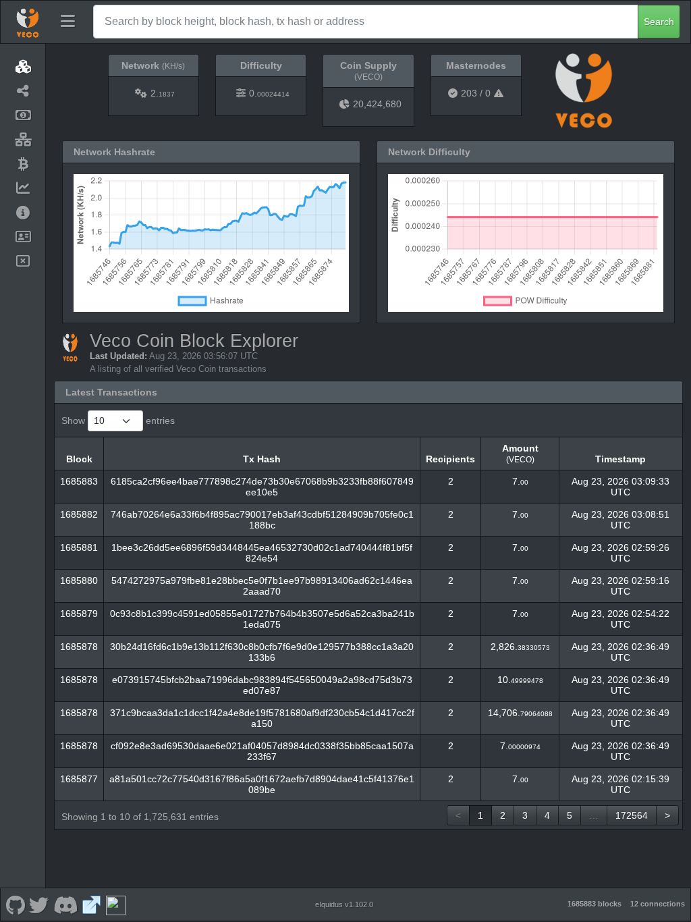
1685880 (79, 580)
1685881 (79, 547)
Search (659, 21)
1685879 (79, 613)
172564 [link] (631, 815)
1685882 (79, 514)
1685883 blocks (594, 904)
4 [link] (547, 815)
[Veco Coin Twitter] (39, 904)
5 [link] (569, 815)
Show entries (118, 420)
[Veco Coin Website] (92, 904)
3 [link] (525, 815)
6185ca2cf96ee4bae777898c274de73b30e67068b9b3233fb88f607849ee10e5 (262, 486)
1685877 (79, 779)
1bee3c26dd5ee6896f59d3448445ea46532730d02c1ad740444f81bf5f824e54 (261, 553)
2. (162, 93)
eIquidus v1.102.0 (344, 904)
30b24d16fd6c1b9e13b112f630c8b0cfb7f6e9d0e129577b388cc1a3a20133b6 (262, 652)
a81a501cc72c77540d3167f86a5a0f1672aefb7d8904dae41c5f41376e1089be (261, 784)
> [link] (667, 815)
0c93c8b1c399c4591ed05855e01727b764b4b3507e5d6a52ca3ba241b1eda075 (262, 619)
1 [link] (480, 815)
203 (469, 93)
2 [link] (502, 815)
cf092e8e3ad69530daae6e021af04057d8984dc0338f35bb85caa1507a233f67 (262, 751)
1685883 (79, 481)
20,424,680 (377, 104)
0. (269, 93)
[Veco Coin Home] (28, 21)
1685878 (79, 646)
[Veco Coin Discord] (65, 904)
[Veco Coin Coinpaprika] (115, 904)
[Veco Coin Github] (15, 904)
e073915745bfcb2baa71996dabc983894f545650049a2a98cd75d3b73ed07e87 (262, 685)
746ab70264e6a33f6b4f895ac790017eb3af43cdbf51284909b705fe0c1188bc (262, 520)
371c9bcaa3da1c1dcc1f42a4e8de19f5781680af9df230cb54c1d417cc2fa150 (262, 718)
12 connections (657, 904)
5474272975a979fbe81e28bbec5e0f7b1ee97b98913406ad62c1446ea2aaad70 (261, 586)
